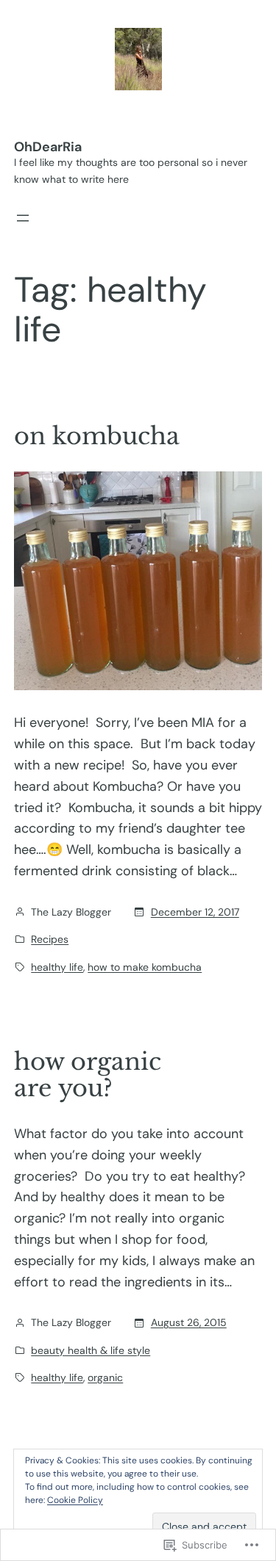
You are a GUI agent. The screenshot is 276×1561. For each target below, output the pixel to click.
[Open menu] (23, 218)
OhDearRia (48, 147)
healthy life (57, 967)
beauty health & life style (90, 1350)
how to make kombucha (145, 967)
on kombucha (97, 436)
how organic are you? (87, 1074)
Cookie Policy (75, 1500)
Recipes (49, 939)
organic (105, 1377)
